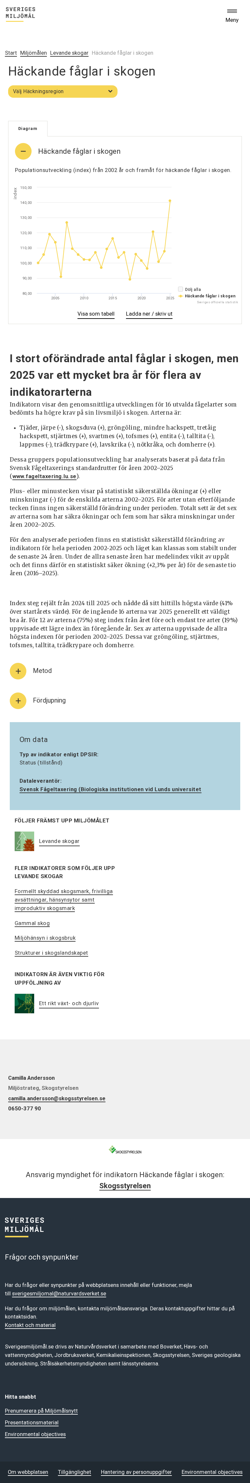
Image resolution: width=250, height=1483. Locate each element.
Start (11, 53)
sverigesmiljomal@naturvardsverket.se (59, 1293)
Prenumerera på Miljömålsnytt (41, 1411)
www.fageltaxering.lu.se (44, 476)
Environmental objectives (35, 1434)
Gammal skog (32, 923)
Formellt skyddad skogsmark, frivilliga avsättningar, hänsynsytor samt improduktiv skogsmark (64, 899)
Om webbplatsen (28, 1472)
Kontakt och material (30, 1325)
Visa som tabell (96, 315)
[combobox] (63, 91)
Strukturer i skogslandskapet (51, 953)
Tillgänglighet (74, 1472)
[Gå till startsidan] (20, 15)
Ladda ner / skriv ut (149, 315)
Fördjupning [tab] (49, 700)
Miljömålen (33, 53)
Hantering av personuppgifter (136, 1472)
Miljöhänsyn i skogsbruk (45, 938)
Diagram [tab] (27, 128)
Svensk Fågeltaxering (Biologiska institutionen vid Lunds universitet (110, 789)
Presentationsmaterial (32, 1422)
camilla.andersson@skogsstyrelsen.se (56, 1098)
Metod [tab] (42, 671)
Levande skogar (69, 53)
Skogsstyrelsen (125, 1185)
